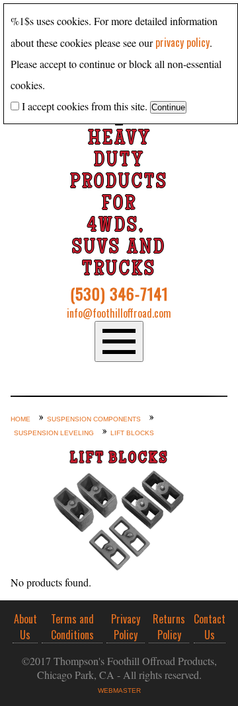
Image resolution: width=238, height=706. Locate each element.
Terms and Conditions (72, 627)
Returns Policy (169, 627)
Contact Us (209, 627)
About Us (25, 627)
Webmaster (119, 690)
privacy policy (182, 42)
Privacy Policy (125, 627)
